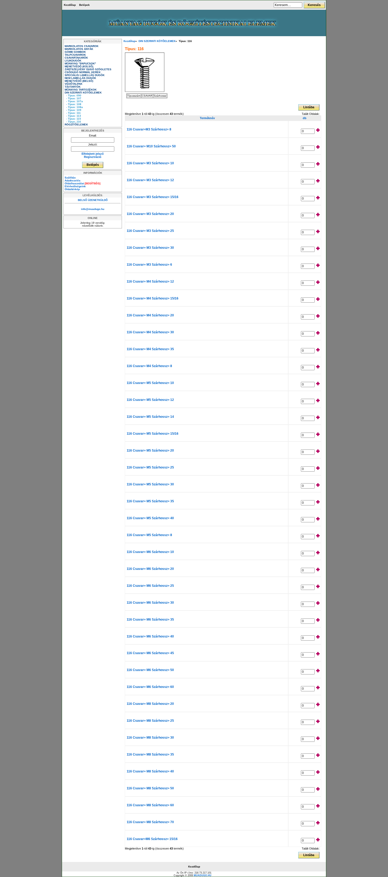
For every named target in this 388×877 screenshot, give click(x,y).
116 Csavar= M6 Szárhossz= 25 (150, 586)
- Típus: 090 (73, 95)
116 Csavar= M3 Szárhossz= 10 (150, 163)
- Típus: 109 (73, 110)
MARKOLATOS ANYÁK (79, 49)
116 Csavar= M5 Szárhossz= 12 (150, 400)
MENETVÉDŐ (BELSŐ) (79, 80)
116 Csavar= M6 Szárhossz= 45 (150, 653)
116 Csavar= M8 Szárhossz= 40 (150, 771)
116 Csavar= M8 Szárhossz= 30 (150, 737)
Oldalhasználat (82, 183)
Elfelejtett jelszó (93, 153)
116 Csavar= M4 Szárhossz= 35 (150, 349)
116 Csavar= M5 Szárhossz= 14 (150, 417)
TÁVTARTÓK (73, 86)
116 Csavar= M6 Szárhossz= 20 (150, 569)
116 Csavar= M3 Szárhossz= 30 (150, 248)
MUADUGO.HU (202, 875)
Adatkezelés (73, 180)
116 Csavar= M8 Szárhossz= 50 (150, 788)
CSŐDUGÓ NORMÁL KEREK (83, 72)
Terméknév (206, 118)
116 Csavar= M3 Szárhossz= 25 (150, 231)
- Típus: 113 (73, 115)
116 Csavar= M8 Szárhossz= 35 (150, 754)
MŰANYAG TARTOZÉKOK (81, 89)
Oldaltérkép (72, 189)
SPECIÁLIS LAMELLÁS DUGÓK (85, 75)
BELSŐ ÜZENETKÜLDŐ (93, 200)
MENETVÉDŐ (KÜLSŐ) (79, 66)
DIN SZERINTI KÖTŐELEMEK (157, 41)
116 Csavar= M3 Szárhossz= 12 (150, 180)
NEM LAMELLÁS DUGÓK (81, 78)
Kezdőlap (70, 4)
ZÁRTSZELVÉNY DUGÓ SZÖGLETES (88, 69)
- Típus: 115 (73, 118)
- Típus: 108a (74, 107)
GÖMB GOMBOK (76, 51)
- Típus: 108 (73, 104)
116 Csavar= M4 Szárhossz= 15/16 (152, 298)
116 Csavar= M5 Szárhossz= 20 (150, 450)
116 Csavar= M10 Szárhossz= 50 (151, 146)
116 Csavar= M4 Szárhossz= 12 (150, 281)
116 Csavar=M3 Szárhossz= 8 (149, 129)
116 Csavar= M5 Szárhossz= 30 (150, 484)
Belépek (84, 4)
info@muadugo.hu (92, 209)
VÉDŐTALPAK (74, 83)
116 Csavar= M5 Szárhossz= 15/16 (152, 433)
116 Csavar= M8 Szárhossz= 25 (150, 721)
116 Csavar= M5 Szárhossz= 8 (149, 535)
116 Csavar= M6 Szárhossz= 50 (150, 670)
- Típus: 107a (74, 101)
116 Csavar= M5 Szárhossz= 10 (150, 383)
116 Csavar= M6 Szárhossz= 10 (150, 552)
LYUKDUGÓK (73, 60)
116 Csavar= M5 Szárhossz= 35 (150, 501)
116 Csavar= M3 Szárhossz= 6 (149, 264)
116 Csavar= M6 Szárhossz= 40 (150, 636)
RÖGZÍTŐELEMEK (77, 124)
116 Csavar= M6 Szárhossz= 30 (150, 602)
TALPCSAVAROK (76, 54)
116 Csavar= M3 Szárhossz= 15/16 (152, 197)
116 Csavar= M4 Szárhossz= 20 (150, 315)
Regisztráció (92, 156)
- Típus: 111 (73, 112)
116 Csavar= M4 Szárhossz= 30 (150, 332)
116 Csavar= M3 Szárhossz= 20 (150, 214)
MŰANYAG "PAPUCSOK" (81, 63)
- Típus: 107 (73, 98)
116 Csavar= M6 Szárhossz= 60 (150, 687)
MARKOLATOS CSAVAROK (82, 46)
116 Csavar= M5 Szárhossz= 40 (150, 518)
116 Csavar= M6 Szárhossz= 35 (150, 619)
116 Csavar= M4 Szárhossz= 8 (149, 366)
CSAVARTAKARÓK (77, 57)
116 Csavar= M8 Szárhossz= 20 (150, 704)
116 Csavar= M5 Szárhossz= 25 (150, 467)
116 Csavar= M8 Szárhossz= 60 (150, 805)
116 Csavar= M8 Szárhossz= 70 (150, 822)
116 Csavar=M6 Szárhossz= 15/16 (152, 839)
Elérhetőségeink (75, 186)
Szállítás (70, 177)
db (304, 118)
